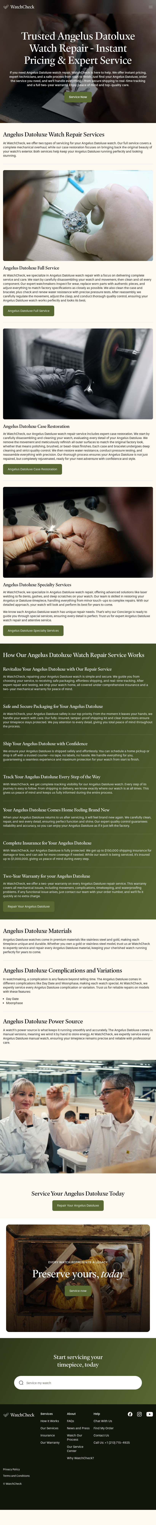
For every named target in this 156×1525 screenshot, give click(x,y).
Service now (78, 1291)
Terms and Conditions (16, 1476)
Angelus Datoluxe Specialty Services (33, 630)
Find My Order (104, 1428)
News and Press (78, 1428)
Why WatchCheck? (80, 1458)
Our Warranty (50, 1442)
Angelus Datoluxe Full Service (28, 311)
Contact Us (101, 1435)
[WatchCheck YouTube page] (149, 1414)
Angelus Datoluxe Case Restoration (32, 469)
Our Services (49, 1428)
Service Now (78, 97)
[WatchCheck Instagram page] (139, 1414)
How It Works (50, 1421)
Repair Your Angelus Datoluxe (29, 906)
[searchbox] (78, 1383)
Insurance (48, 1435)
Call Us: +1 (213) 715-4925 (112, 1442)
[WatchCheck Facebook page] (130, 1414)
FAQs (70, 1421)
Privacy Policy (11, 1469)
